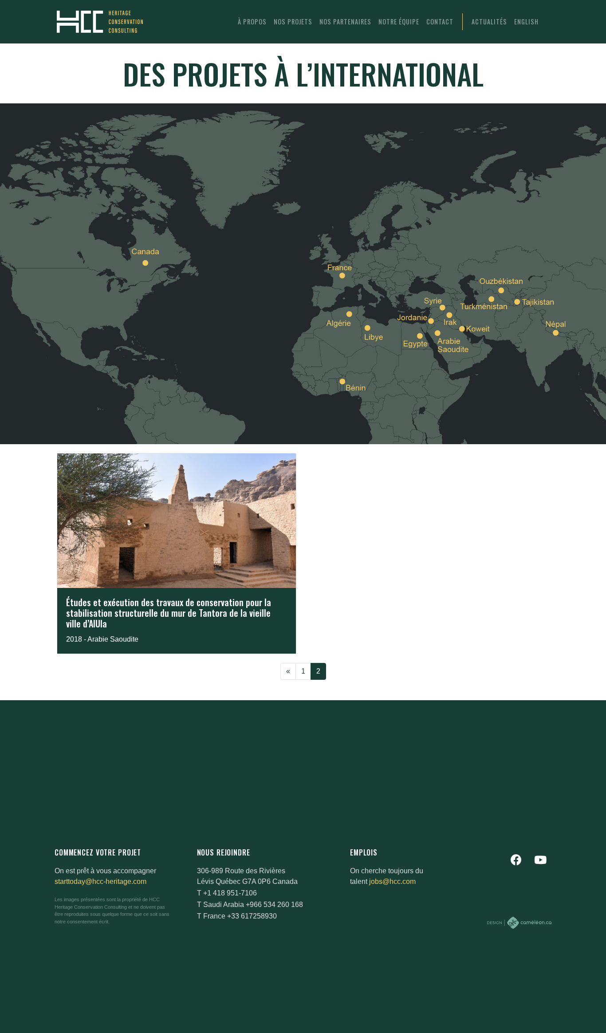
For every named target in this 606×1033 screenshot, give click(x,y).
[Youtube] (540, 859)
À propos (252, 21)
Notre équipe (398, 21)
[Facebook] (516, 859)
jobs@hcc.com (392, 881)
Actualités (489, 21)
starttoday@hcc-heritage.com (100, 881)
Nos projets (293, 21)
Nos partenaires (345, 21)
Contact (439, 21)
